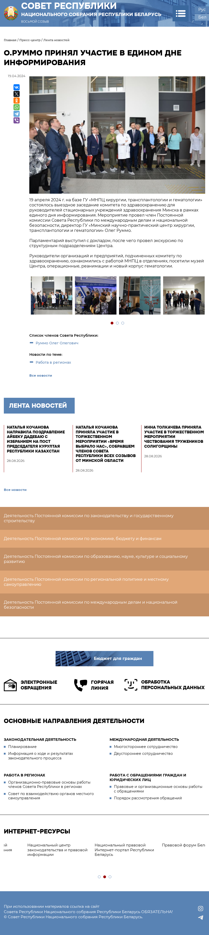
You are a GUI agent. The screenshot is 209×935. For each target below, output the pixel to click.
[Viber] (17, 120)
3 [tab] (123, 323)
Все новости (40, 375)
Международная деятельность (144, 739)
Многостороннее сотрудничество (146, 746)
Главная (10, 40)
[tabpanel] (51, 296)
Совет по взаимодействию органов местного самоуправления (51, 796)
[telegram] (200, 917)
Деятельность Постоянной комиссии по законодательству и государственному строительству (89, 518)
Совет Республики (91, 9)
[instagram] (200, 908)
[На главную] (11, 13)
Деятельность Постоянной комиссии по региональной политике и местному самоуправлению (86, 582)
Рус (202, 9)
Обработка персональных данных (173, 685)
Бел (202, 17)
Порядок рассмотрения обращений (148, 798)
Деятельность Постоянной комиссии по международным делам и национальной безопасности (90, 605)
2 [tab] (117, 323)
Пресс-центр (30, 40)
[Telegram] (17, 114)
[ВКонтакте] (17, 87)
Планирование (22, 746)
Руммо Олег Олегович (57, 343)
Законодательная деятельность (40, 739)
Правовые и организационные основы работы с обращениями (158, 789)
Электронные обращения (39, 685)
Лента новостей (56, 40)
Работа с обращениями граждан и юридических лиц (148, 777)
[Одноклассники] (17, 100)
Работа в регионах (53, 362)
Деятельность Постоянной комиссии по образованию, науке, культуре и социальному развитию (96, 559)
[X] (17, 94)
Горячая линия (102, 685)
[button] (181, 13)
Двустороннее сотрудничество (143, 753)
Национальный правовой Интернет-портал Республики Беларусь (103, 850)
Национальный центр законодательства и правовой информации (36, 850)
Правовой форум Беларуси (168, 845)
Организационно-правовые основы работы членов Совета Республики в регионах (49, 784)
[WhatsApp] (17, 107)
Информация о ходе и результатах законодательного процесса (40, 755)
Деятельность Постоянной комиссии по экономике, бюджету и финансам (83, 538)
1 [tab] (112, 323)
